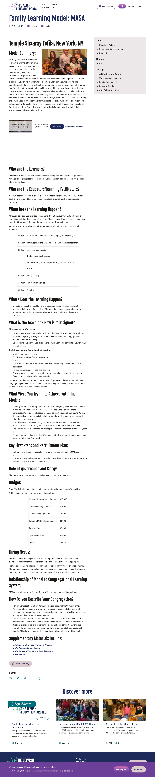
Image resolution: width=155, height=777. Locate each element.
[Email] (10, 678)
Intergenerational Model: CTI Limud (77, 724)
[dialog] (77, 769)
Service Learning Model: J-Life (121, 724)
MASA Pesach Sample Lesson (27, 648)
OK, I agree (121, 769)
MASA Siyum (19, 654)
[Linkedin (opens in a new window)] (32, 678)
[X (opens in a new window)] (17, 678)
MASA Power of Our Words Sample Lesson (33, 651)
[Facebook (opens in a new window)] (25, 678)
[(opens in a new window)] (77, 759)
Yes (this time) (57, 126)
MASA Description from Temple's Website (32, 645)
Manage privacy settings (74, 126)
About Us (54, 6)
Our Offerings (45, 6)
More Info (138, 769)
